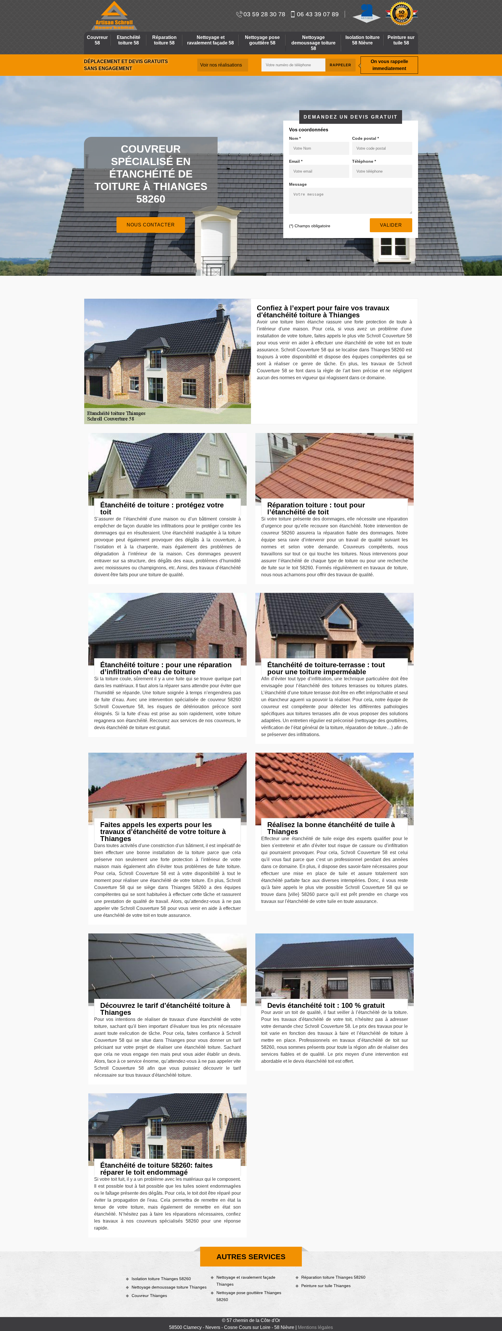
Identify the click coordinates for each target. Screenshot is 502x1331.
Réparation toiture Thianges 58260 (333, 1277)
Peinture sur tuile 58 (401, 40)
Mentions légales (315, 1327)
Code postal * (365, 138)
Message (298, 184)
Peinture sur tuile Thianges (326, 1285)
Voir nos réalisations (221, 64)
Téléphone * (364, 161)
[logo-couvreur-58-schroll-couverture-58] (113, 15)
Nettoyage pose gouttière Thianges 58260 (248, 1296)
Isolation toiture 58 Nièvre (362, 40)
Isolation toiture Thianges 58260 (161, 1278)
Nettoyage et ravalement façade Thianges (245, 1281)
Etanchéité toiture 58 (128, 40)
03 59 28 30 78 (264, 14)
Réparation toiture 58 (164, 40)
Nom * (295, 138)
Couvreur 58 (97, 40)
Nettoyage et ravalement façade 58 (210, 40)
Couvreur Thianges (149, 1295)
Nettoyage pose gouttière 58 (262, 40)
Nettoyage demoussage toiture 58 (313, 43)
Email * (295, 161)
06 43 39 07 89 (318, 14)
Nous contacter (151, 224)
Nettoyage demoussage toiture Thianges (169, 1287)
